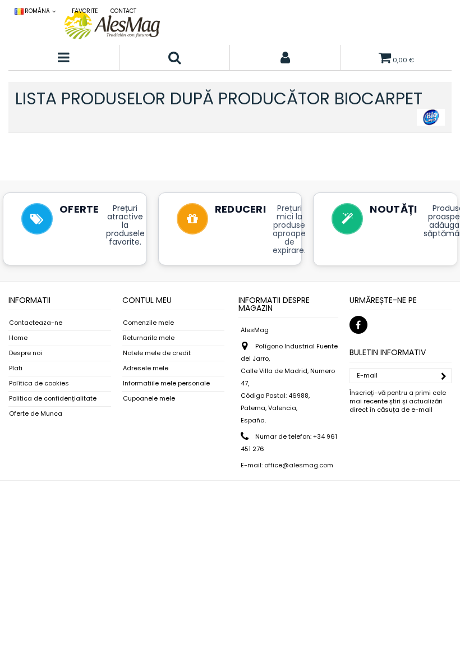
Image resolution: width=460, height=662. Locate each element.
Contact (123, 11)
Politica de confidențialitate (52, 398)
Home (18, 338)
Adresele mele (145, 368)
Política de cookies (39, 383)
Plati (15, 368)
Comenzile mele (148, 323)
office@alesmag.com (298, 465)
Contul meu (147, 300)
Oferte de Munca (35, 414)
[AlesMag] (112, 25)
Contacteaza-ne (35, 323)
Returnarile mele (148, 338)
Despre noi (25, 353)
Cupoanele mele (149, 398)
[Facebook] (358, 325)
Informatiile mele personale (166, 383)
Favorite (85, 11)
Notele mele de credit (157, 353)
